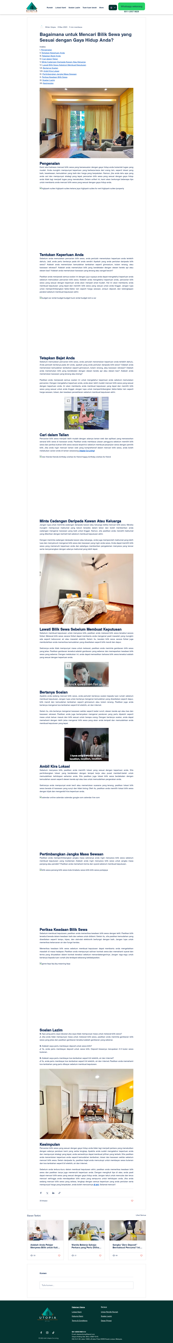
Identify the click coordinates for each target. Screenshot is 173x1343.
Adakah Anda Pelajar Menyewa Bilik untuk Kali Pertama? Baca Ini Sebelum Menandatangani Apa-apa (45, 1246)
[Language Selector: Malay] (113, 7)
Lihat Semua (141, 1215)
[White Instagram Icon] (47, 1332)
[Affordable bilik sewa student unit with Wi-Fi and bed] (128, 1230)
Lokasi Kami (77, 1312)
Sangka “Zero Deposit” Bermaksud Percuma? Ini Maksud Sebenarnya (126, 1246)
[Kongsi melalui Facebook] (41, 1193)
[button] (89, 7)
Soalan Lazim (106, 1316)
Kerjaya (104, 1307)
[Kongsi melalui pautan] (59, 1193)
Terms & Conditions (79, 1321)
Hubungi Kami (77, 1316)
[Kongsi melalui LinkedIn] (53, 1193)
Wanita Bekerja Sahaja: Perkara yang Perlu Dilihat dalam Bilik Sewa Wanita (86, 1246)
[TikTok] (53, 1332)
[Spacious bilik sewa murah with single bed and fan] (87, 1230)
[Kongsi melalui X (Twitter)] (47, 1193)
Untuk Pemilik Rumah (109, 1312)
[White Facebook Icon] (41, 1332)
